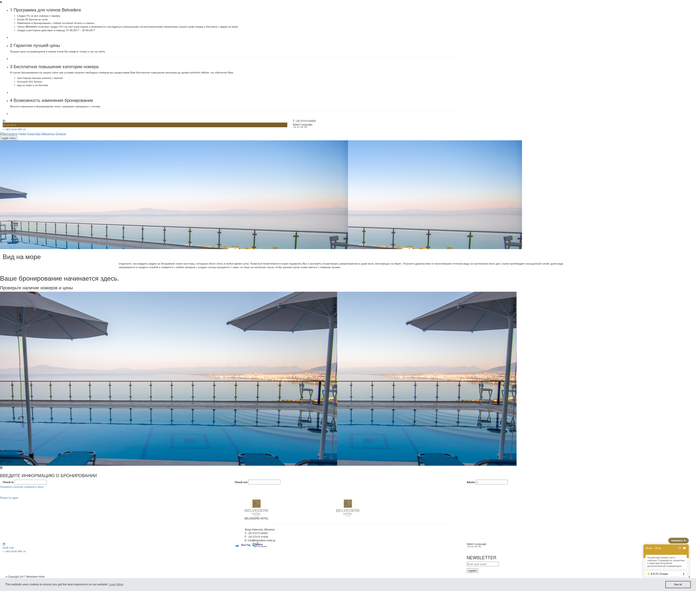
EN (295, 127)
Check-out (241, 482)
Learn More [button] (116, 584)
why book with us (16, 129)
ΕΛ (298, 127)
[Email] (684, 548)
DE (302, 127)
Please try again (9, 497)
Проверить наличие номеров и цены (22, 486)
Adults (471, 482)
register (472, 570)
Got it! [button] (678, 584)
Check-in (8, 482)
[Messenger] (679, 548)
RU (305, 127)
